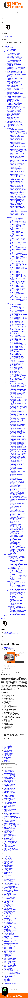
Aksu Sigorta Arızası (15, 510)
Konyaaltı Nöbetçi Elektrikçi (17, 282)
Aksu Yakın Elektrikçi (16, 546)
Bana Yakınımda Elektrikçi (11, 887)
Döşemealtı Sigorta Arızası (17, 424)
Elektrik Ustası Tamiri (9, 911)
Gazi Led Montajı (8, 803)
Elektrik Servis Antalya (13, 95)
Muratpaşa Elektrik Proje (16, 138)
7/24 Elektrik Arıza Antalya (14, 53)
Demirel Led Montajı (9, 789)
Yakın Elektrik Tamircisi (10, 900)
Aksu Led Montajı (15, 507)
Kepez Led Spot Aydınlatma (17, 336)
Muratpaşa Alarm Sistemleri (17, 131)
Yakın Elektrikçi (8, 746)
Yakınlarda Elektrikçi (9, 889)
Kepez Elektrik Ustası (16, 352)
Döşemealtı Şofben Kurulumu (18, 454)
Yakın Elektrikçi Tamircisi (10, 932)
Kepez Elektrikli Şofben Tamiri (18, 317)
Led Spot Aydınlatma (9, 879)
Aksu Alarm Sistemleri (16, 479)
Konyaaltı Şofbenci (15, 290)
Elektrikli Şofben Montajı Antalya (16, 67)
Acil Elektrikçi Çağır (9, 922)
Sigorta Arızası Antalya (13, 85)
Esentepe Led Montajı (10, 798)
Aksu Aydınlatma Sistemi (17, 482)
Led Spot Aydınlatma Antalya (15, 84)
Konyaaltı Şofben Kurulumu (17, 284)
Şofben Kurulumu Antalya (14, 111)
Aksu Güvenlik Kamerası (17, 496)
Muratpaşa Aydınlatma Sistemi (18, 134)
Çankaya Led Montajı (9, 788)
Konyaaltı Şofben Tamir (16, 289)
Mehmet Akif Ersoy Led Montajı (12, 824)
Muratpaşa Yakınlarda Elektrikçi (18, 213)
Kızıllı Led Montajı (9, 819)
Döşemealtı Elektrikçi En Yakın (18, 446)
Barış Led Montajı (8, 783)
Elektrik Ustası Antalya (13, 99)
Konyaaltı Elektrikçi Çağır (17, 274)
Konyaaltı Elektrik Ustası (16, 271)
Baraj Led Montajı (8, 781)
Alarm (5, 937)
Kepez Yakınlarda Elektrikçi (17, 378)
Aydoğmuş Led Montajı (10, 780)
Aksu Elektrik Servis (15, 518)
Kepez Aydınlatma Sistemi (17, 309)
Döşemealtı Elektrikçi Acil (17, 443)
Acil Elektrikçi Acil (9, 912)
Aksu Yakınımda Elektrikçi (17, 549)
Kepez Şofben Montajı (16, 365)
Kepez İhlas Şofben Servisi (14, 581)
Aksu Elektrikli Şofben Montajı (18, 493)
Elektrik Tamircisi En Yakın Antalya (16, 97)
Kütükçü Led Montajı (9, 823)
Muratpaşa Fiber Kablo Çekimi (18, 150)
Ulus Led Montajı (8, 837)
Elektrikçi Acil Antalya (13, 100)
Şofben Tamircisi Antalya (13, 116)
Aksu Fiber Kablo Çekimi (17, 492)
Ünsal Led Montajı (9, 838)
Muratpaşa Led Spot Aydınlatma (15, 166)
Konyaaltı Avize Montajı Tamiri (18, 221)
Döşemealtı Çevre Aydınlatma (18, 390)
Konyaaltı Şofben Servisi (17, 286)
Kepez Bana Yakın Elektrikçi (18, 345)
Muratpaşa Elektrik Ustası (17, 185)
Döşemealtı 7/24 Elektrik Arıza (18, 399)
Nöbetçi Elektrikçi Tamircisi (11, 936)
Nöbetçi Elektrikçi (8, 751)
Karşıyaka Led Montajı (10, 816)
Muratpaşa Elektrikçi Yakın (17, 175)
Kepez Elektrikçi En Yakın (17, 356)
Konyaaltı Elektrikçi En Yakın (18, 275)
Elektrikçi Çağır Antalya (13, 102)
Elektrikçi (6, 91)
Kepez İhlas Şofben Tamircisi (18, 589)
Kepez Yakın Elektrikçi (16, 374)
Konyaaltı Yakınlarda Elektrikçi (18, 299)
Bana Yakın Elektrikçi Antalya (15, 93)
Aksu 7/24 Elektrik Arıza (16, 495)
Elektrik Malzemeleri (9, 969)
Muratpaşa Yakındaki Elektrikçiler (16, 209)
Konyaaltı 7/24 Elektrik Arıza (17, 238)
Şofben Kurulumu (8, 753)
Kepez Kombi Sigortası (16, 334)
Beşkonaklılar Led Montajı (11, 849)
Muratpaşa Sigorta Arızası (17, 168)
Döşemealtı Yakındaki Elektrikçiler (16, 466)
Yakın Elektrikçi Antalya (13, 121)
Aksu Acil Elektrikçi (15, 478)
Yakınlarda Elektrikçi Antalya (15, 125)
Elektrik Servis (8, 747)
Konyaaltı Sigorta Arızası (16, 256)
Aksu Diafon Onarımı (15, 485)
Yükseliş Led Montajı (9, 845)
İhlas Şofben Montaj (9, 959)
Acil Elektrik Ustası (9, 905)
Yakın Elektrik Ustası (9, 907)
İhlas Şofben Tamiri (9, 966)
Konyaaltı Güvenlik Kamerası (18, 240)
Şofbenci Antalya (11, 118)
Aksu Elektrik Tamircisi (16, 520)
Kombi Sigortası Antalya (13, 81)
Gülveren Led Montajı (10, 808)
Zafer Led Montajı (8, 846)
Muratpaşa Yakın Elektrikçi (17, 207)
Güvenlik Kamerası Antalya (14, 71)
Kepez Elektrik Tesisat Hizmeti (18, 314)
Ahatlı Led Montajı (9, 771)
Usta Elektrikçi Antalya (13, 120)
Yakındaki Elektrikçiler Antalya (15, 122)
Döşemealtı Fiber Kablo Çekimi (18, 406)
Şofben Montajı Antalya (13, 113)
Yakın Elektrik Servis (9, 893)
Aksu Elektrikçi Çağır (15, 527)
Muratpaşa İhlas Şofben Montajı (18, 563)
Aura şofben (7, 979)
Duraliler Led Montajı (9, 792)
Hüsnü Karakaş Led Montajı (11, 813)
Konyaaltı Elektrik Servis (16, 265)
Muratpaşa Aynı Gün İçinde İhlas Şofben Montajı (17, 558)
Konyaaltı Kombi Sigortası (17, 252)
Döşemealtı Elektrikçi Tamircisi (18, 447)
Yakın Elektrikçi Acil (9, 914)
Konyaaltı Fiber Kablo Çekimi (18, 239)
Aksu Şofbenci (14, 543)
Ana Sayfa (6, 45)
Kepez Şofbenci (14, 371)
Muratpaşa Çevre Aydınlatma (18, 135)
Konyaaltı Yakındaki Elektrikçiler (15, 295)
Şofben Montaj (8, 754)
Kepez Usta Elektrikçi (16, 372)
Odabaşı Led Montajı (9, 827)
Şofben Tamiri (7, 955)
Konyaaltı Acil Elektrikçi (16, 218)
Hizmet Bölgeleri (8, 127)
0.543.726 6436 (8, 36)
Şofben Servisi (8, 954)
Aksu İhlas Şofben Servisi (14, 606)
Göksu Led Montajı (9, 806)
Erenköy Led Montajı (9, 796)
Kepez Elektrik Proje (15, 313)
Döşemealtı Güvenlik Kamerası (18, 407)
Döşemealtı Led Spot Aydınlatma (16, 422)
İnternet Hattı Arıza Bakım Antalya (16, 72)
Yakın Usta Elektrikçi (9, 946)
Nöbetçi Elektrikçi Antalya (14, 110)
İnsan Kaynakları (11, 49)
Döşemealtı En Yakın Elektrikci (18, 452)
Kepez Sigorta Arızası (16, 338)
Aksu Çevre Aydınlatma (16, 484)
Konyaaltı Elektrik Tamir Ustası (18, 257)
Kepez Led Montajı (15, 335)
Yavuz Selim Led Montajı (10, 841)
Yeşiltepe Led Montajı (10, 842)
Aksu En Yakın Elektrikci (16, 534)
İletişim (3, 618)
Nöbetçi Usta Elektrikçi (10, 950)
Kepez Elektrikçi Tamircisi (17, 357)
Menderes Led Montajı (10, 826)
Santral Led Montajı (9, 830)
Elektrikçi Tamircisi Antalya (14, 104)
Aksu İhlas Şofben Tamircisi (17, 614)
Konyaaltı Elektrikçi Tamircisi (18, 277)
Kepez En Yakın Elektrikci (17, 361)
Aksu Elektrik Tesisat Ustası (17, 513)
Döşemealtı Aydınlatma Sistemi (18, 389)
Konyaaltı (9, 217)
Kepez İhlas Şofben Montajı (17, 586)
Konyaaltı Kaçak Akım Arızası (18, 247)
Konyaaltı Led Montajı (16, 253)
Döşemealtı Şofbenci (15, 461)
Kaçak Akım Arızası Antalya (14, 77)
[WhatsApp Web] (5, 991)
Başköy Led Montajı (9, 784)
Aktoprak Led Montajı (9, 773)
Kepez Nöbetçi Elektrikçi (16, 363)
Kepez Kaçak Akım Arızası (17, 329)
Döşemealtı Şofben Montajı (17, 456)
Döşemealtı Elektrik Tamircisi (18, 438)
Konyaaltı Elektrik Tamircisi (17, 267)
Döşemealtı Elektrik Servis (17, 436)
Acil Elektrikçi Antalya (13, 54)
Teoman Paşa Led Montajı (11, 835)
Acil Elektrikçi (7, 744)
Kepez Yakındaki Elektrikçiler (18, 375)
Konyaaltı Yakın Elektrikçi (17, 293)
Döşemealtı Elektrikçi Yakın (17, 432)
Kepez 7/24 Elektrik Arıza (17, 320)
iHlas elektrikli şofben (10, 983)
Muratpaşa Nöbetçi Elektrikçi (18, 196)
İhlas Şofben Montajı (9, 964)
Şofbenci (6, 957)
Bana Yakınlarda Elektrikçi (11, 890)
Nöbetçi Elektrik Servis (10, 894)
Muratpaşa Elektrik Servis (17, 179)
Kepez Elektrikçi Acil (15, 353)
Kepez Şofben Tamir (15, 370)
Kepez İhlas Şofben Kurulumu (18, 585)
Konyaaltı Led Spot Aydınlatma (18, 254)
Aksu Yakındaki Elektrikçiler (17, 547)
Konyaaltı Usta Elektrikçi (16, 292)
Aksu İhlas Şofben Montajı (17, 611)
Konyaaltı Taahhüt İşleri (16, 261)
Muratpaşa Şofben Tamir (16, 203)
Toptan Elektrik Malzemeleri (11, 971)
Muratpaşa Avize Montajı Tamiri (18, 132)
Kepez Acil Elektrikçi (15, 304)
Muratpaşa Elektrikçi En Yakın (18, 189)
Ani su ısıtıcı (7, 982)
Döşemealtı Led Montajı (16, 420)
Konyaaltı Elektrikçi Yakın (17, 263)
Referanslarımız (11, 50)
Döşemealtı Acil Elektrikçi (17, 384)
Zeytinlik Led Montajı (9, 848)
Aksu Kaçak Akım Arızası (17, 502)
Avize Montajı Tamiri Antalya (14, 57)
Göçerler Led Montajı (9, 805)
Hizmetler (6, 52)
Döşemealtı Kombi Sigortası (17, 418)
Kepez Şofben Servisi (16, 367)
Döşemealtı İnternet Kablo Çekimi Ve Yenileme (17, 412)
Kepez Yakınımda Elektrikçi (17, 377)
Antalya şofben (8, 977)
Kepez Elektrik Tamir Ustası (17, 339)
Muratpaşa (10, 128)
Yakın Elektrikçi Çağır (10, 923)
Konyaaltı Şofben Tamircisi (17, 288)
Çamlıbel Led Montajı (9, 785)
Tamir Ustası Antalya (12, 86)
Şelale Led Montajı (9, 834)
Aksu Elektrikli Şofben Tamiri (18, 490)
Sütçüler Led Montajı (9, 831)
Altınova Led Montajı (9, 776)
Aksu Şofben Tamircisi (16, 540)
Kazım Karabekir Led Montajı (12, 817)
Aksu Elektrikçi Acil (15, 525)
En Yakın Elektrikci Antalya (14, 109)
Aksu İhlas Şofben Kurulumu (18, 610)
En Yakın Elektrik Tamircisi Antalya (16, 107)
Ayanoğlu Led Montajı (10, 778)
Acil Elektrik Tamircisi (9, 898)
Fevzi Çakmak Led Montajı (11, 802)
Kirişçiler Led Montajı (9, 820)
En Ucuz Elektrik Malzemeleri (12, 973)
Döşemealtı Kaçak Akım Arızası (18, 414)
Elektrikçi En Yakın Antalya (14, 103)
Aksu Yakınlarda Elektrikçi (17, 550)
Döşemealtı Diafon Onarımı (17, 392)
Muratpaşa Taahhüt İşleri (16, 174)
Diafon (5, 873)
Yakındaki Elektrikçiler (10, 883)
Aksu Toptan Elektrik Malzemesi (15, 552)
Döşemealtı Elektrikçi (16, 397)
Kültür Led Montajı (9, 821)
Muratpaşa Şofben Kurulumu (18, 197)
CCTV (5, 876)
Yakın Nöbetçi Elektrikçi (10, 940)
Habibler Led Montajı (9, 812)
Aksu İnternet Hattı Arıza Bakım (18, 497)
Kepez (8, 303)
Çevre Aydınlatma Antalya (14, 60)
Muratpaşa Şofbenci (15, 204)
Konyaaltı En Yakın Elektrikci (18, 281)
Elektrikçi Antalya (11, 66)
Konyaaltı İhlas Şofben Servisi (15, 568)
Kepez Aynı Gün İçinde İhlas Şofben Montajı (18, 583)
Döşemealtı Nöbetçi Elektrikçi (18, 453)
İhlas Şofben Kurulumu (10, 958)
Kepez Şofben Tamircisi (16, 368)
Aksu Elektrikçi (14, 489)
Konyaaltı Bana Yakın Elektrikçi (18, 264)
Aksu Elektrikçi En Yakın (16, 528)
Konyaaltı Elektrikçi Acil (16, 272)
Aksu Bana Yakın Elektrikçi (17, 517)
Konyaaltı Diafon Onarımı (17, 225)
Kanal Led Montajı (9, 814)
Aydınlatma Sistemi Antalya (14, 59)
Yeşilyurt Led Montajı (9, 844)
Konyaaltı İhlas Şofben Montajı (18, 575)
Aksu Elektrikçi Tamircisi (16, 529)
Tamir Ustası (7, 757)
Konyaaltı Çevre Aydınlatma (17, 224)
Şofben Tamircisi (8, 756)
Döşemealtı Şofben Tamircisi (18, 459)
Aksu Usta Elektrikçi (15, 545)
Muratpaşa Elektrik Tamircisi (17, 181)
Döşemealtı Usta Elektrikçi (17, 463)
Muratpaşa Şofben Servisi (17, 200)
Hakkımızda (10, 47)
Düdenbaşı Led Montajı (10, 794)
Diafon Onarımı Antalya (13, 61)
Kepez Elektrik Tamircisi (16, 347)
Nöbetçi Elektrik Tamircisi (11, 902)
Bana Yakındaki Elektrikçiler (11, 884)
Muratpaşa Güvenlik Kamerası (18, 152)
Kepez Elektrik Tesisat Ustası (18, 340)
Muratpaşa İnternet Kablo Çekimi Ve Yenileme (17, 156)
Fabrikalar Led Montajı (10, 799)
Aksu (8, 477)
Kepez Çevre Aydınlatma (17, 310)
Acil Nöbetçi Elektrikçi (10, 939)
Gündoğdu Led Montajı (10, 809)
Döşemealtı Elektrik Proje (17, 393)
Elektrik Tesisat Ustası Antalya (15, 88)
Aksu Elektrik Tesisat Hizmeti (18, 488)
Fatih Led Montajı (8, 801)
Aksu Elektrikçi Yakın (16, 515)
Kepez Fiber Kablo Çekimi (17, 321)
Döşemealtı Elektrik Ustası (17, 442)
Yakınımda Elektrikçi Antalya (14, 124)
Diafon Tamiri (7, 875)
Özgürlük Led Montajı (9, 828)
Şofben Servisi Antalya (13, 114)
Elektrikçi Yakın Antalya (13, 106)
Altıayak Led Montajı (9, 774)
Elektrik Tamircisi (8, 749)
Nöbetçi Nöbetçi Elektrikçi (11, 943)
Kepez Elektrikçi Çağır (16, 354)
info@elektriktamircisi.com (11, 633)
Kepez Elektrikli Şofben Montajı (18, 318)
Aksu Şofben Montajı (15, 538)
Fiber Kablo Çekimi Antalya (14, 70)
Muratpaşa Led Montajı (16, 164)
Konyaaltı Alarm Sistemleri (17, 220)
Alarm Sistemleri (8, 760)
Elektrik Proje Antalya (13, 63)
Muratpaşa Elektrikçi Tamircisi (18, 190)
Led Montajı (7, 761)
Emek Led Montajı (9, 795)
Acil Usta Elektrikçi (9, 944)
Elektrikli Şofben (8, 976)
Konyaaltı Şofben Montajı (17, 285)
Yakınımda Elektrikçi (9, 886)
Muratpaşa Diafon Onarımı (17, 136)
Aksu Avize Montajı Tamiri (17, 481)
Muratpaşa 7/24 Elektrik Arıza (18, 149)
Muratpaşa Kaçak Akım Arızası (18, 159)
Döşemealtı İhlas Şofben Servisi (15, 590)
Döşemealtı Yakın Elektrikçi (17, 464)
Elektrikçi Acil (7, 915)
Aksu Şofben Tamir (15, 542)
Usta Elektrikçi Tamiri (9, 951)
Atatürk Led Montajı (9, 777)
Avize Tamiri (7, 758)
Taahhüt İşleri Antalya (13, 89)
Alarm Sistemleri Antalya (13, 56)
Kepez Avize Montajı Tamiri (17, 307)
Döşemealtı (10, 382)
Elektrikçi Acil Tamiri (9, 921)
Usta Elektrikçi (8, 947)
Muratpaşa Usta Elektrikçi (17, 206)
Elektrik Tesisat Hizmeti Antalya (15, 64)
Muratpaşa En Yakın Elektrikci (18, 195)
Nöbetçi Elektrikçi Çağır (10, 927)
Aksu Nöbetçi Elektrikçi (16, 535)
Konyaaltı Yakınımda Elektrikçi (18, 297)
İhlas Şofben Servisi (9, 968)
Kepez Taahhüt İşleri (15, 342)
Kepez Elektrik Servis (16, 346)
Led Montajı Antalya (12, 82)
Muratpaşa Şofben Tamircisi (17, 202)
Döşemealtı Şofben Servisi (17, 457)
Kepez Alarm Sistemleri (16, 306)
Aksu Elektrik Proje (15, 486)
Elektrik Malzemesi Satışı (11, 972)
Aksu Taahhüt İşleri (15, 514)
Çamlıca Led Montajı (9, 787)
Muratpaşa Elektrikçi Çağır (17, 188)
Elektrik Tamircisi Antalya (14, 96)
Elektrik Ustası (8, 750)
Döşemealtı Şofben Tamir (17, 460)
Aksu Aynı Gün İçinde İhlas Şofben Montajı (17, 608)
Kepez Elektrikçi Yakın (16, 343)
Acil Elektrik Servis (9, 891)
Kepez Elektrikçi (14, 315)
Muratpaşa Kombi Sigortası (17, 163)
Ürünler (6, 615)
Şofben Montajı (8, 952)
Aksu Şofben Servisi (15, 539)
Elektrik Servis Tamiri (9, 897)
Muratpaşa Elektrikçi (15, 142)
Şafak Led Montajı (9, 833)
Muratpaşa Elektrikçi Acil (16, 186)
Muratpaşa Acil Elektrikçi (16, 129)
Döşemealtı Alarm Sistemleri (18, 385)
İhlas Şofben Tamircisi (10, 961)
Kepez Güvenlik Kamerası (17, 322)
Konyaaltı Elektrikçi (15, 231)
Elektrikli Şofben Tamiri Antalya (15, 68)
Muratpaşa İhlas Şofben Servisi (15, 556)
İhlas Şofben (7, 554)
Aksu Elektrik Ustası (15, 524)
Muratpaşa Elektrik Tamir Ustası (18, 170)
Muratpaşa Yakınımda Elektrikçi (18, 211)
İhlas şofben (7, 980)
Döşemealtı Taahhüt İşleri (17, 431)
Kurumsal (6, 46)
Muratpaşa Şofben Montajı (17, 199)
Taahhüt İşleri (7, 880)
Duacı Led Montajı (9, 791)
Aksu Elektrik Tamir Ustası (17, 511)
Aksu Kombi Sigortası (16, 506)
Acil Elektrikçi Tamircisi (10, 930)
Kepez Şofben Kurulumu (16, 364)
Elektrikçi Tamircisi (9, 933)
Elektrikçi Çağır (8, 925)
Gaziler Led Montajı (9, 851)
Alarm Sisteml (7, 929)
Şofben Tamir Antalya (13, 117)
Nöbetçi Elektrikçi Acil (10, 918)
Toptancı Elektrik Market (10, 975)
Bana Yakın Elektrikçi (9, 882)
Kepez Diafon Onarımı (16, 311)
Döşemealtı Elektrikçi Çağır (17, 445)
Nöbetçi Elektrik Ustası (10, 909)
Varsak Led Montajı (9, 839)
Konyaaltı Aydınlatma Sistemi (18, 222)
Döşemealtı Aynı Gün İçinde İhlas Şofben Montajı (17, 593)
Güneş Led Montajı (9, 810)
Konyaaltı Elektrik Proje (16, 227)
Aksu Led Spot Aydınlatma (17, 509)
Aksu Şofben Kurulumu (16, 536)
